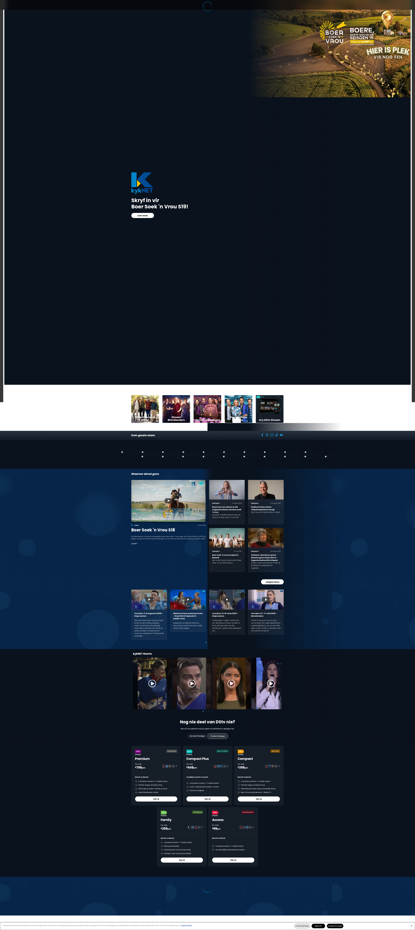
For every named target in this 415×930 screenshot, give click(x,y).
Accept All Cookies (335, 926)
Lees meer (142, 215)
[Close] (411, 925)
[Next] (279, 683)
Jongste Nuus (272, 582)
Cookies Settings (302, 926)
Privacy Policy (186, 925)
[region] (207, 926)
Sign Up (156, 799)
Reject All (318, 926)
